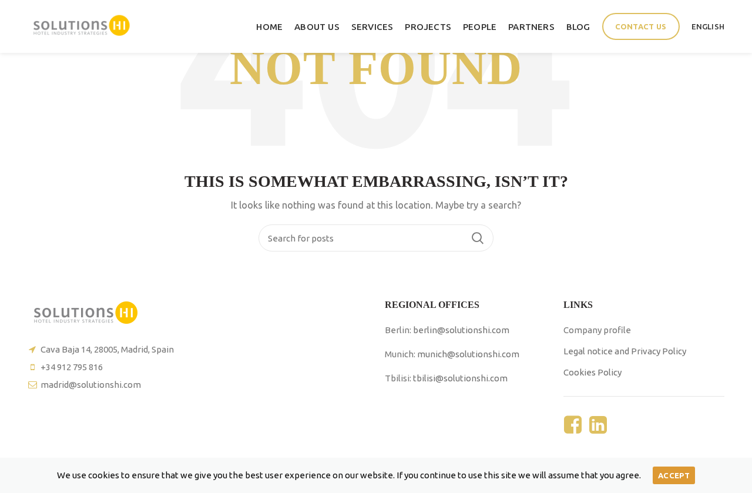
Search (477, 237)
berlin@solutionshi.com (461, 330)
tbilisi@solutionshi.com (460, 378)
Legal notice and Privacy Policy (624, 351)
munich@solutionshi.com (468, 354)
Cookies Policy (592, 372)
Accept (674, 475)
